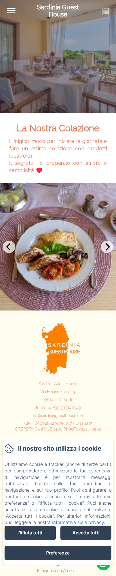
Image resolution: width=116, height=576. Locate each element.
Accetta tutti (85, 533)
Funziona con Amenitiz (58, 570)
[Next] (107, 247)
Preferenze (58, 553)
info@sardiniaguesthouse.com (58, 415)
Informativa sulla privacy (78, 522)
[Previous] (9, 247)
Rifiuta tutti (30, 533)
